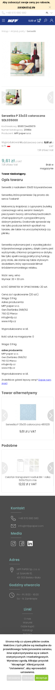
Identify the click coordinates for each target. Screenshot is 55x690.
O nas (27, 618)
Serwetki (31, 31)
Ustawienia (14, 677)
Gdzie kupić (27, 626)
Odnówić (28, 677)
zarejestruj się (26, 7)
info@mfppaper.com (31, 526)
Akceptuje (41, 677)
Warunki (27, 622)
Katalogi (28, 630)
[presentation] (5, 97)
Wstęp (5, 31)
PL (47, 13)
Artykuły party (18, 31)
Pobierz (27, 634)
